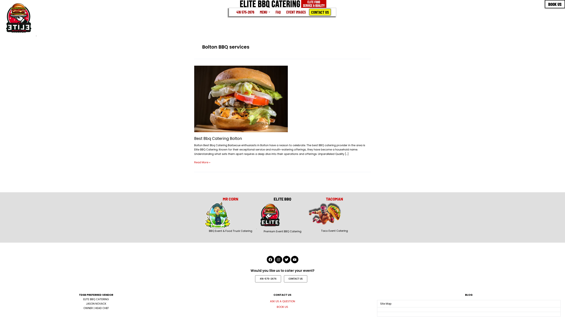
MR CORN (230, 199)
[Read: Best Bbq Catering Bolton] (241, 99)
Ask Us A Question (282, 301)
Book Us (282, 307)
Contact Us (320, 12)
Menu (263, 12)
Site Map (386, 303)
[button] (265, 12)
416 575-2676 (245, 12)
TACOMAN (334, 199)
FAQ (278, 12)
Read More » (202, 162)
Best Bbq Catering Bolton (218, 138)
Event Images (296, 12)
